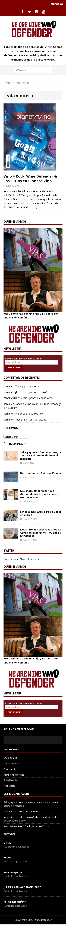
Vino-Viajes (9, 785)
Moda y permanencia (27, 386)
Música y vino (11, 763)
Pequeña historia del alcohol (31, 419)
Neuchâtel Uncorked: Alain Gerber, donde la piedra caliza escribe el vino (39, 494)
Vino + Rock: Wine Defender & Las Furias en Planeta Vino (30, 178)
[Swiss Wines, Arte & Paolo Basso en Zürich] (11, 518)
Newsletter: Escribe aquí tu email (23, 358)
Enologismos (10, 757)
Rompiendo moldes (14, 774)
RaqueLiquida (13, 872)
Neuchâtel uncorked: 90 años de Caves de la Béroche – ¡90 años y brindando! (40, 533)
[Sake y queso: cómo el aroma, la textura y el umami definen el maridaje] (11, 459)
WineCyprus (10, 398)
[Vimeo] (36, 12)
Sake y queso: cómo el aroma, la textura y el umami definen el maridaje (40, 455)
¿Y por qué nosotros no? (29, 413)
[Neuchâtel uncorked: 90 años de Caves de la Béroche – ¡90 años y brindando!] (11, 536)
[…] (38, 207)
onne (7, 842)
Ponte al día (10, 769)
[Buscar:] (33, 69)
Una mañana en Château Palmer (40, 473)
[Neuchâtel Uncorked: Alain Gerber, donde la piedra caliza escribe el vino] (11, 498)
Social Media (10, 780)
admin (7, 386)
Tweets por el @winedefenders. (21, 559)
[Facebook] (22, 12)
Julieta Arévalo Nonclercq (22, 887)
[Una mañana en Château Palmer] (11, 480)
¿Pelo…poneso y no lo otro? (31, 392)
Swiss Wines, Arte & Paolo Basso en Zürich (40, 513)
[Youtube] (43, 12)
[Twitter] (29, 12)
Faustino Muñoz (15, 902)
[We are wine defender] (33, 29)
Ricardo (9, 857)
